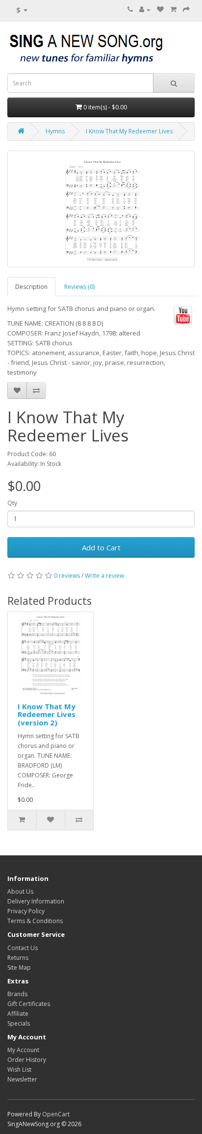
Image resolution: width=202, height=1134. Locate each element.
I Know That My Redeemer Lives (129, 131)
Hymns (55, 131)
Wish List (19, 1069)
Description (31, 287)
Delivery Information (35, 901)
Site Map (19, 967)
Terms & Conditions (35, 921)
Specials (18, 1023)
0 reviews (67, 575)
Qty (12, 503)
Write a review (104, 575)
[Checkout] (186, 9)
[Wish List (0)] (160, 9)
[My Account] (145, 9)
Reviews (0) (79, 287)
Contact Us (22, 948)
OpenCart (56, 1114)
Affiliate (17, 1013)
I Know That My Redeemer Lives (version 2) (47, 714)
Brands (17, 994)
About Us (20, 891)
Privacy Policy (26, 911)
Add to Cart (101, 547)
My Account (23, 1050)
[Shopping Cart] (173, 9)
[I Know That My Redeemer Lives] (101, 209)
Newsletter (22, 1079)
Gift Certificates (28, 1004)
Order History (26, 1060)
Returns (17, 958)
